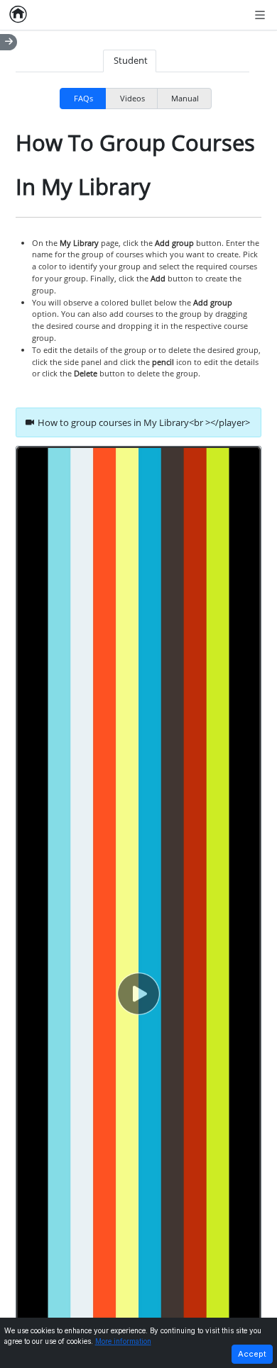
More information (123, 1341)
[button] (138, 993)
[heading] (138, 422)
